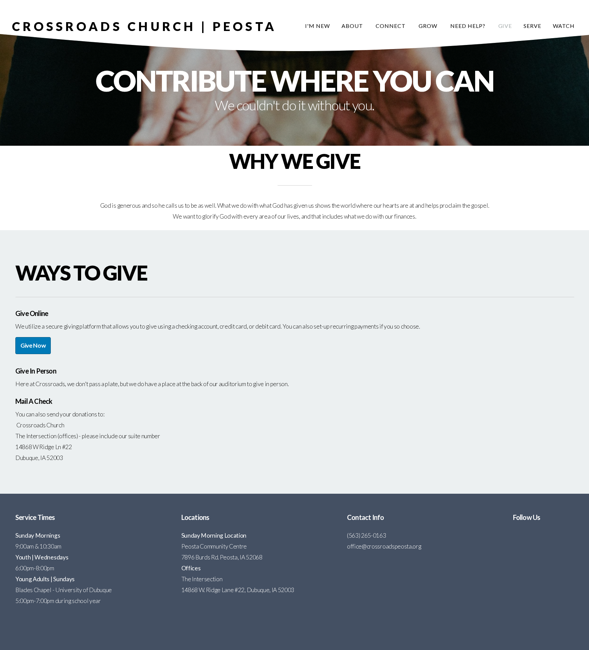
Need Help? (468, 25)
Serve (532, 25)
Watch (564, 25)
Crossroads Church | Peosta (144, 26)
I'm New (317, 25)
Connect (391, 25)
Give (505, 25)
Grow (429, 25)
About (353, 25)
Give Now (33, 345)
